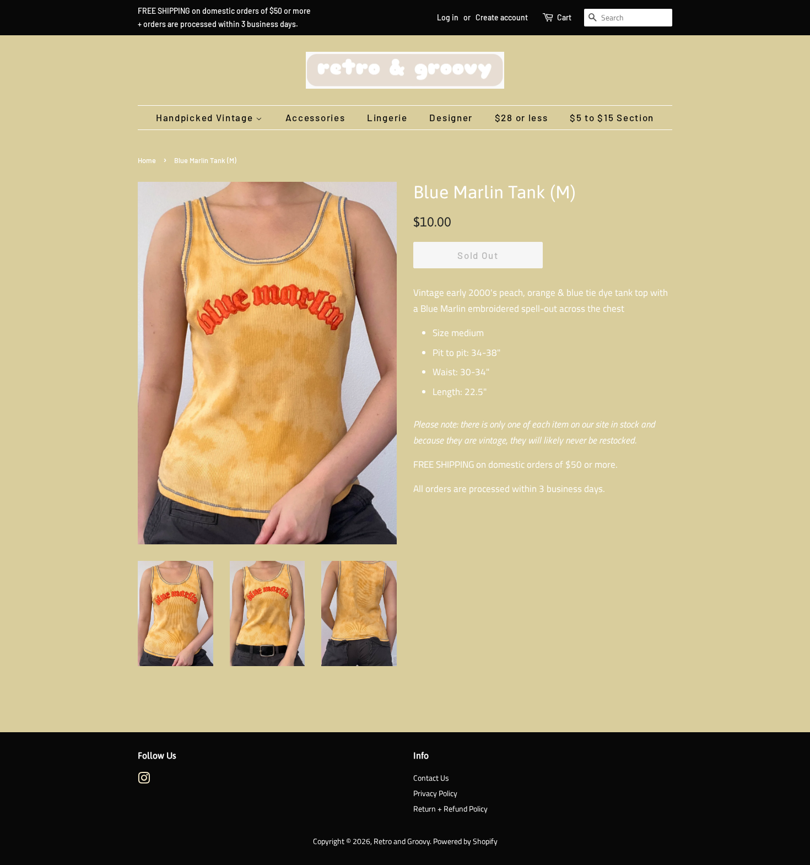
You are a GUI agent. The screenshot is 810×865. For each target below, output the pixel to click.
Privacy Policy (435, 793)
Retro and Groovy (402, 841)
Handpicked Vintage (206, 117)
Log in (447, 17)
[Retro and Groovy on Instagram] (144, 780)
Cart (564, 17)
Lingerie (387, 117)
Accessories (315, 117)
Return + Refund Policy (450, 809)
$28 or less (521, 117)
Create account (502, 17)
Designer (451, 117)
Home (147, 160)
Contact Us (431, 778)
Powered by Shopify (465, 841)
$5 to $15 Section (612, 117)
